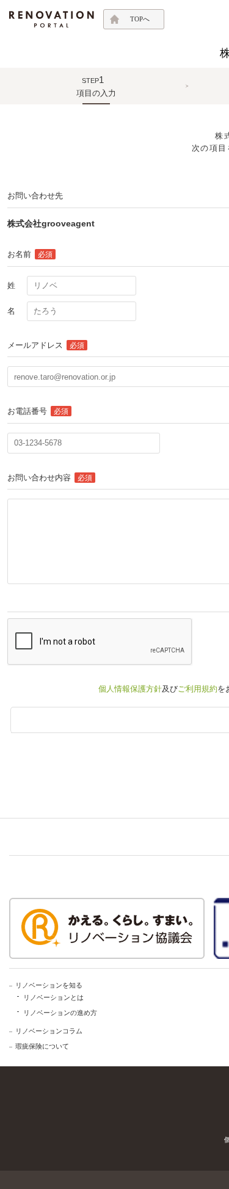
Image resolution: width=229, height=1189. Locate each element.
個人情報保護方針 (130, 688)
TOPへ (140, 19)
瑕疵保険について (42, 1046)
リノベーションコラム (48, 1031)
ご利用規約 (197, 688)
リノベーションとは (53, 997)
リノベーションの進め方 (60, 1012)
